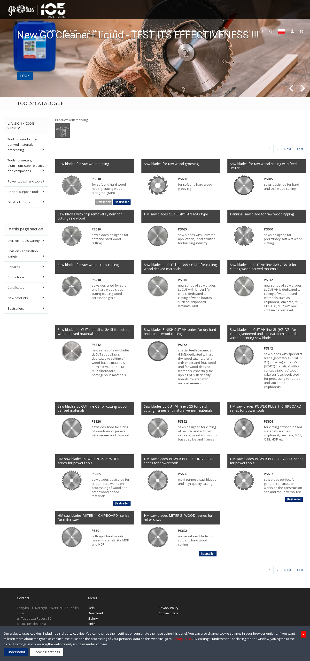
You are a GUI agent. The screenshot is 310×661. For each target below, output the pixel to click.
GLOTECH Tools (19, 202)
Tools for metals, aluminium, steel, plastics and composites (26, 165)
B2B (259, 31)
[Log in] (292, 30)
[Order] (301, 30)
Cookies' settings (46, 652)
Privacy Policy (168, 608)
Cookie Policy (168, 613)
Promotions (141, 31)
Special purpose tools (23, 192)
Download (95, 613)
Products (114, 31)
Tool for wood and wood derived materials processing (25, 144)
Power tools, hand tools (25, 181)
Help (91, 608)
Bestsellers (16, 308)
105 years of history (58, 31)
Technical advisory (177, 31)
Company (91, 31)
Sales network (214, 31)
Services (14, 267)
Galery (93, 618)
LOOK (25, 75)
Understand (16, 652)
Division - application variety (23, 253)
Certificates (16, 287)
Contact (242, 31)
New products (18, 298)
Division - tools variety (24, 240)
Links (91, 624)
